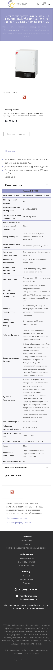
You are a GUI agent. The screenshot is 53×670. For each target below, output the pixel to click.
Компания (26, 536)
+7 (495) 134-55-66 (28, 589)
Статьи (26, 575)
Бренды (26, 583)
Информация (26, 554)
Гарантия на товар (26, 565)
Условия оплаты (26, 558)
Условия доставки (26, 561)
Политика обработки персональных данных (26, 547)
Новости (26, 544)
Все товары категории (17, 518)
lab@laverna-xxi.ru (28, 599)
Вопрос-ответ (26, 579)
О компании (26, 540)
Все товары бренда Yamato (19, 522)
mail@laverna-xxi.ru (28, 596)
